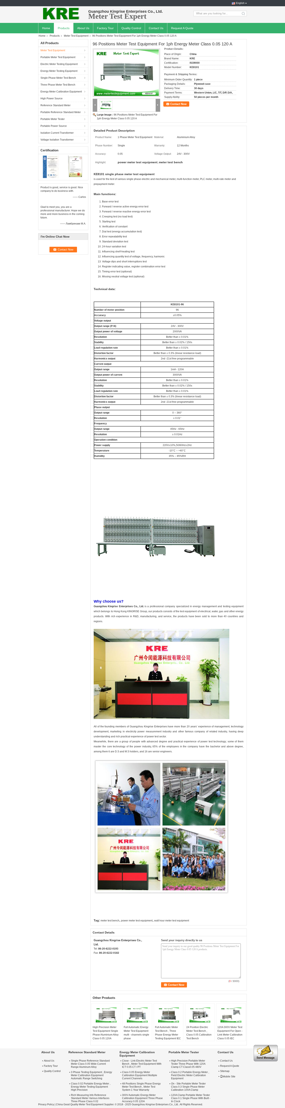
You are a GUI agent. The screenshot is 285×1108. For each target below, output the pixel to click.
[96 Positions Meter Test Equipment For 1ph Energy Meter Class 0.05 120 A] (126, 73)
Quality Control (131, 28)
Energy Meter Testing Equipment (58, 71)
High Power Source (51, 98)
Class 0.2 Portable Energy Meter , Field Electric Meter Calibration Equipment (190, 1075)
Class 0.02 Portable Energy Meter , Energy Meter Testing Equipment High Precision (90, 1086)
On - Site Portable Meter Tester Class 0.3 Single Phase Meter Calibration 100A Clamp (188, 1086)
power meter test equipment (137, 920)
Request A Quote (182, 28)
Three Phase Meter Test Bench (57, 84)
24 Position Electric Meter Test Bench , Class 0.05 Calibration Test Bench (199, 1033)
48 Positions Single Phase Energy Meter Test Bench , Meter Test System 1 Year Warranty (141, 1086)
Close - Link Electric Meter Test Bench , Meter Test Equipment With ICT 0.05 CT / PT (141, 1063)
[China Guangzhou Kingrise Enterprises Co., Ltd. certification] (50, 166)
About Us (83, 28)
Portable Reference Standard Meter (60, 112)
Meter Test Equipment (76, 35)
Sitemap (225, 1071)
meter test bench (110, 920)
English (240, 3)
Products (63, 28)
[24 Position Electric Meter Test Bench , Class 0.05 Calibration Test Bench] (199, 1015)
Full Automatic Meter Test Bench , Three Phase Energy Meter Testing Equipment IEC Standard (168, 1035)
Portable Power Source (53, 126)
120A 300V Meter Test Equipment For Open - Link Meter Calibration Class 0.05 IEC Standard (229, 1035)
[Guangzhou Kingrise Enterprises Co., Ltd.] (61, 13)
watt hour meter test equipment (171, 920)
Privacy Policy (46, 1104)
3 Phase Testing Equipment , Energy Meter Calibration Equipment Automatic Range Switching (91, 1075)
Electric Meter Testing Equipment (59, 64)
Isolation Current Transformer (57, 132)
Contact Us (156, 28)
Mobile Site (229, 1076)
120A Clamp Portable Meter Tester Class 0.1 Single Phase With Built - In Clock (190, 1098)
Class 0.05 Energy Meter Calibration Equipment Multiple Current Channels (139, 1075)
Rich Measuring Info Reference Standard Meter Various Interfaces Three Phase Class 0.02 (90, 1098)
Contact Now (178, 104)
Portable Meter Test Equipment (57, 57)
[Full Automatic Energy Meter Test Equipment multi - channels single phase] (137, 1015)
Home (46, 28)
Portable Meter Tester (52, 119)
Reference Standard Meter (55, 105)
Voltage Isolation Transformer (57, 139)
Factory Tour (105, 28)
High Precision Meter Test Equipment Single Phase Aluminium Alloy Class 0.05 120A (106, 1033)
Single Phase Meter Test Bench (58, 77)
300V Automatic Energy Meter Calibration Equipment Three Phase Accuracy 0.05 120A (142, 1098)
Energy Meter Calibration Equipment (61, 91)
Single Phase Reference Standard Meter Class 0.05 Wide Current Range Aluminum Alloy (90, 1063)
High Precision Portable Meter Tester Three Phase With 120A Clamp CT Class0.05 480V (188, 1063)
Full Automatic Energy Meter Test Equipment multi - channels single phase (136, 1033)
